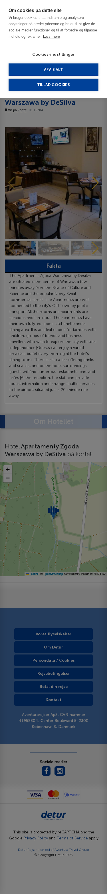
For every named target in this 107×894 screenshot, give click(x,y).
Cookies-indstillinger (53, 54)
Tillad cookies (53, 84)
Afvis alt (53, 69)
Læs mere (51, 36)
